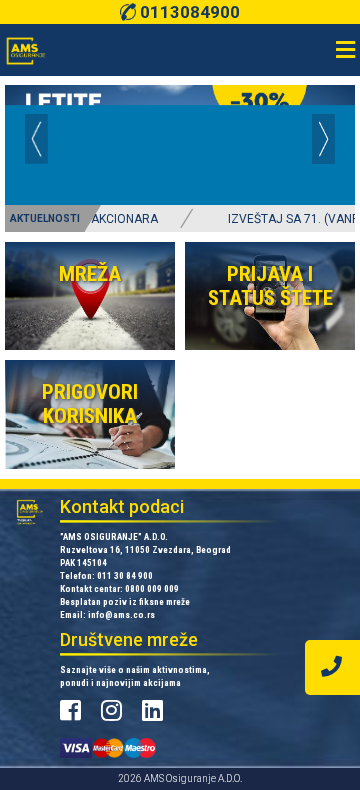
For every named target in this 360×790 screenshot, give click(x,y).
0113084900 (187, 12)
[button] (36, 139)
